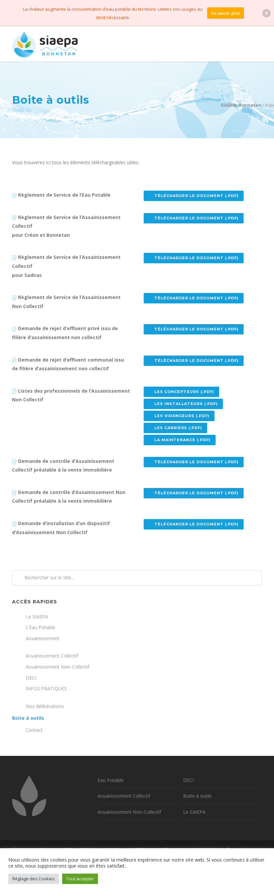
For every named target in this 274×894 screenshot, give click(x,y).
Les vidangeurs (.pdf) (182, 415)
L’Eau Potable (40, 627)
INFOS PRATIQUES (46, 688)
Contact (34, 730)
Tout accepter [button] (80, 879)
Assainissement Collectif (52, 656)
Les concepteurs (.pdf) (184, 391)
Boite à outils (28, 718)
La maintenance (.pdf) (182, 439)
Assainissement (42, 638)
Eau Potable (111, 780)
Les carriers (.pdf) (178, 427)
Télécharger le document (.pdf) (196, 195)
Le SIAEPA (37, 616)
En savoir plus (225, 13)
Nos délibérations (45, 706)
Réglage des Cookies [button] (33, 879)
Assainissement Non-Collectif (57, 667)
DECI (31, 678)
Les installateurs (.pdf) (186, 403)
